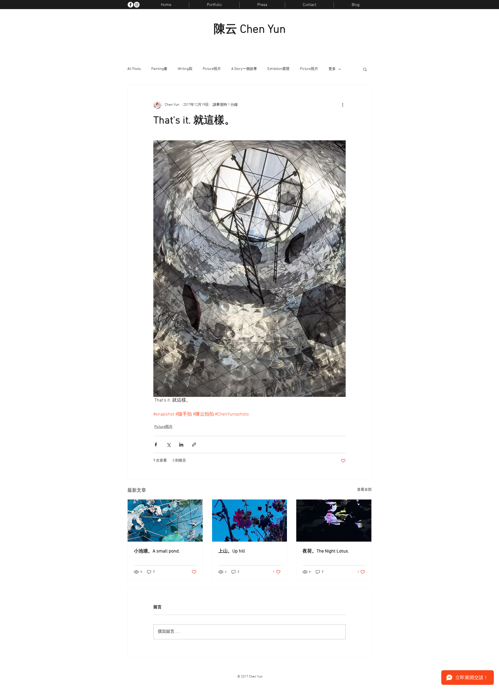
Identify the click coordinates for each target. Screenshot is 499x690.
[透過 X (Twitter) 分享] (168, 444)
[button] (365, 69)
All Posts (134, 69)
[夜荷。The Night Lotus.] (333, 521)
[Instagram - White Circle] (137, 5)
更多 (332, 69)
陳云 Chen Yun (250, 30)
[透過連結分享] (194, 444)
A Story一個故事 (244, 69)
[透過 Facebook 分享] (155, 444)
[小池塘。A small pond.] (165, 521)
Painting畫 (159, 69)
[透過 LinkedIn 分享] (181, 444)
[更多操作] (342, 105)
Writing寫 (185, 69)
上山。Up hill (231, 551)
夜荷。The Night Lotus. (326, 551)
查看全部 (364, 490)
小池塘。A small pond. (157, 551)
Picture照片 (212, 69)
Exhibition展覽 (278, 69)
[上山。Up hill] (249, 521)
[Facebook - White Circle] (130, 5)
